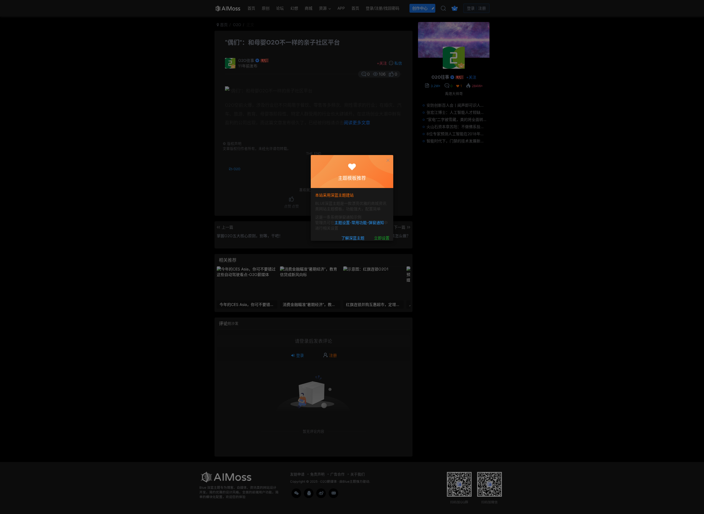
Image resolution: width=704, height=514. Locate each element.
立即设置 (381, 238)
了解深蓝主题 (352, 238)
